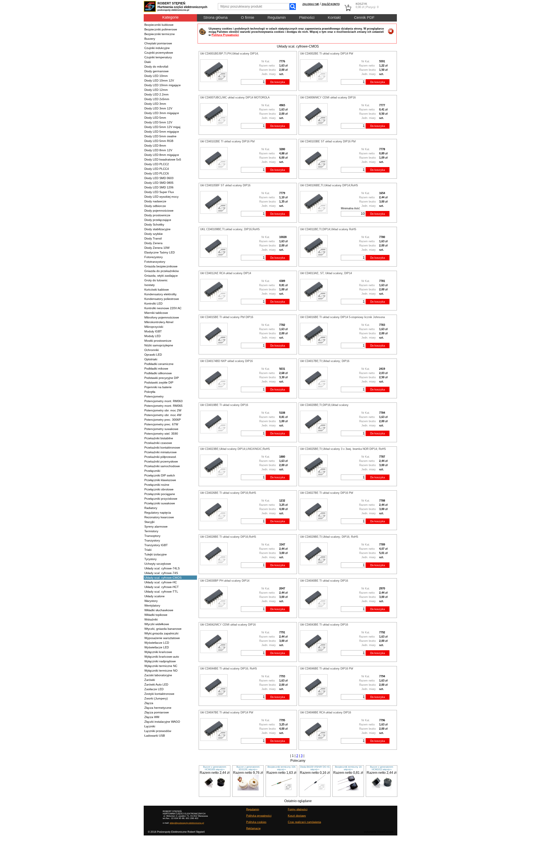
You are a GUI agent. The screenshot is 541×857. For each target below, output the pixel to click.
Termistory (151, 531)
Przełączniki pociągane (159, 494)
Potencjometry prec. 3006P (162, 419)
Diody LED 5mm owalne (160, 136)
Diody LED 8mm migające (161, 154)
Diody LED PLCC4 (156, 168)
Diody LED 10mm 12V (159, 80)
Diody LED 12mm (156, 89)
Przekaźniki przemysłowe (161, 461)
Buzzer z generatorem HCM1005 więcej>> (214, 768)
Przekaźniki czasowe (158, 443)
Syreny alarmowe (156, 526)
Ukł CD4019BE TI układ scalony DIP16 (224, 405)
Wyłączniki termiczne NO (161, 670)
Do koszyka (277, 82)
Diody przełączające (157, 220)
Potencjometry (154, 396)
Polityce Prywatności (225, 35)
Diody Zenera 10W (156, 247)
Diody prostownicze (157, 215)
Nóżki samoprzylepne (158, 345)
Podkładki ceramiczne (159, 364)
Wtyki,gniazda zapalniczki (161, 633)
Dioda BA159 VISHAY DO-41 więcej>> (315, 768)
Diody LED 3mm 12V (158, 108)
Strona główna (215, 17)
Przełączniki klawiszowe (160, 480)
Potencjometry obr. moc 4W (162, 415)
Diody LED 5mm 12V (158, 122)
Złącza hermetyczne (157, 707)
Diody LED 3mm (155, 103)
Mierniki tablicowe (156, 312)
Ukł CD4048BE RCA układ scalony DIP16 (325, 712)
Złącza (148, 703)
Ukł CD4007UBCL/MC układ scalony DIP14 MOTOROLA (235, 97)
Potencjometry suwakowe (161, 429)
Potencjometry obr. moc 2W (162, 410)
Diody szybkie (153, 233)
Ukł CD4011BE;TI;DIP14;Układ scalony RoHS (328, 229)
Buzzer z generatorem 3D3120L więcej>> (248, 768)
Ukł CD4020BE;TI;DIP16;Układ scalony (324, 405)
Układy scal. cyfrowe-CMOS (163, 577)
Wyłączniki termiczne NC (160, 666)
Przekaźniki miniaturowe (160, 452)
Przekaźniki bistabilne (158, 438)
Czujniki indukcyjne (157, 48)
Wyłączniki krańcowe (158, 652)
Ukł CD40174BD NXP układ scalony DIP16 (226, 361)
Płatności (306, 17)
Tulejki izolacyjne (155, 554)
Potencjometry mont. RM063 (163, 401)
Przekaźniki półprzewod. (160, 456)
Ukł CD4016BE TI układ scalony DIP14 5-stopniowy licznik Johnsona (342, 317)
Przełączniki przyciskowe (160, 498)
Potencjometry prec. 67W (161, 424)
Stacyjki (149, 522)
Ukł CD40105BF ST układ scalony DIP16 (225, 185)
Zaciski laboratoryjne (158, 675)
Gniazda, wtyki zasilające (161, 275)
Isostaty (149, 285)
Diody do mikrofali (156, 66)
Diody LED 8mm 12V (158, 150)
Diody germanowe (156, 71)
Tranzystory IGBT (156, 545)
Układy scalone (154, 596)
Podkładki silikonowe (158, 373)
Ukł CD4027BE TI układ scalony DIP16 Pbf (326, 492)
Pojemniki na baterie (158, 387)
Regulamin (277, 17)
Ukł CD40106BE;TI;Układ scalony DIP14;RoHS (329, 185)
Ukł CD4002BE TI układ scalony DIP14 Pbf (326, 53)
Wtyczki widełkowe (156, 624)
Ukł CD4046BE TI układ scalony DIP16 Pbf (326, 668)
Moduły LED (152, 336)
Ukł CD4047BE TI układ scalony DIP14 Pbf (226, 712)
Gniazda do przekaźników (161, 271)
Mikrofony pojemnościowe (161, 317)
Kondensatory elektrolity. (160, 294)
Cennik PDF (364, 17)
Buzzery (149, 38)
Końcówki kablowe (156, 289)
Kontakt (334, 17)
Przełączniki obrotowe (159, 489)
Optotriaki (150, 359)
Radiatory (150, 508)
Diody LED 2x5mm (156, 99)
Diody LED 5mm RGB (158, 141)
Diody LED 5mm (155, 117)
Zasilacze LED (154, 689)
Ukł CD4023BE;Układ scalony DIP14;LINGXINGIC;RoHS (235, 448)
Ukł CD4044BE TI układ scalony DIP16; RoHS (228, 668)
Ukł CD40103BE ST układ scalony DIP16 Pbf (328, 141)
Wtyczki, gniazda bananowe (163, 628)
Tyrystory (150, 559)
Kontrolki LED (153, 303)
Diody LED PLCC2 (156, 164)
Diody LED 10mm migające (162, 85)
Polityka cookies (256, 822)
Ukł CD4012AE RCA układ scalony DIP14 (225, 273)
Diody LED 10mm (156, 76)
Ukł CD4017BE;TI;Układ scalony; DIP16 (324, 361)
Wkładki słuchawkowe (158, 610)
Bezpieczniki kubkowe (159, 24)
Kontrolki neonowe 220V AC (163, 308)
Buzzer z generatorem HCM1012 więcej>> (381, 768)
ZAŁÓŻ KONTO (331, 4)
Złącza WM (151, 717)
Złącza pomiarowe (156, 712)
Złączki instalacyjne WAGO (162, 721)
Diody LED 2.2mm (156, 94)
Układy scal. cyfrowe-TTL (161, 591)
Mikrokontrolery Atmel (158, 322)
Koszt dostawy (297, 815)
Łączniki (149, 726)
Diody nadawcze (155, 201)
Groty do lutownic (156, 280)
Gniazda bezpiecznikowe (161, 266)
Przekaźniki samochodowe (162, 466)
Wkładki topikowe (155, 614)
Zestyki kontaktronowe (159, 693)
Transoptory (152, 535)
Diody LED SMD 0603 (159, 178)
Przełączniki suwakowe (159, 503)
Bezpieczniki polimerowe (160, 29)
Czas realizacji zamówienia (304, 822)
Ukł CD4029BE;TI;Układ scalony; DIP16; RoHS (329, 536)
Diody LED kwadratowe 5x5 (162, 159)
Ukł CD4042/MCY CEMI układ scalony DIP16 (228, 624)
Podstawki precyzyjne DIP (161, 378)
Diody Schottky (154, 224)
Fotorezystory (153, 257)
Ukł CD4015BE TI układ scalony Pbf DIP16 (226, 317)
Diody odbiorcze (155, 206)
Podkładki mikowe (156, 368)
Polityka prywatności (259, 815)
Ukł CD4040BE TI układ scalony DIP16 (324, 580)
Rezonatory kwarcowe (159, 517)
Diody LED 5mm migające (161, 131)
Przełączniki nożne (156, 484)
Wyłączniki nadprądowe (160, 661)
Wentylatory (152, 605)
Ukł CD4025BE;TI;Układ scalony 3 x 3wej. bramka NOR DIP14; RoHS (343, 448)
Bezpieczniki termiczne (159, 34)
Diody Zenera (153, 243)
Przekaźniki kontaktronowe (162, 447)
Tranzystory (152, 540)
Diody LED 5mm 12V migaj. (162, 127)
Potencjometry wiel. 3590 (161, 433)
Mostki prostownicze (157, 340)
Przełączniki (152, 470)
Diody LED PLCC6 (156, 173)
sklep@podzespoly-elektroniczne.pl (187, 823)
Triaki (148, 549)
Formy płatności (297, 809)
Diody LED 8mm (155, 145)
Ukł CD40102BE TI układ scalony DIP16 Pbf (227, 141)
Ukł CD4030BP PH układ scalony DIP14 (224, 580)
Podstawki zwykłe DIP (158, 382)
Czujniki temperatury (158, 57)
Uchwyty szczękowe (157, 563)
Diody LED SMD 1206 (159, 187)
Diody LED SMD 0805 (159, 182)
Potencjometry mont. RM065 (163, 405)
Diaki (147, 62)
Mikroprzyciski (153, 326)
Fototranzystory (154, 261)
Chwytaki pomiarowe (158, 43)
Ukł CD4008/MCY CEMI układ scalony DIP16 (328, 97)
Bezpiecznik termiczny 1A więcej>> (348, 768)
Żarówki (149, 680)
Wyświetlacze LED (156, 647)
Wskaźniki (151, 619)
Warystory (151, 601)
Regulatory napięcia (157, 512)
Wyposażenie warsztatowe (162, 638)
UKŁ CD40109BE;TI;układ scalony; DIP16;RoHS (230, 229)
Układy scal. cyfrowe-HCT (161, 587)
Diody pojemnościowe (159, 210)
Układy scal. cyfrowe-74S (161, 573)
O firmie (247, 17)
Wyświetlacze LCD (156, 642)
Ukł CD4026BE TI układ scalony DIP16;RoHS (228, 492)
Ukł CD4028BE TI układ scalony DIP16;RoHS (228, 536)
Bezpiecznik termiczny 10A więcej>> (281, 768)
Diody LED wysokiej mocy (161, 196)
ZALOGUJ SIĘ (310, 4)
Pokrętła (149, 391)
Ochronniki (151, 350)
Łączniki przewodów (157, 731)
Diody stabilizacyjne (157, 229)
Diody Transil (153, 238)
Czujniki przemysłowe (158, 52)
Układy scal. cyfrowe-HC (160, 582)
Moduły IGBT (153, 331)
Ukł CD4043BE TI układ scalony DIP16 (324, 624)
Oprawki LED (153, 354)
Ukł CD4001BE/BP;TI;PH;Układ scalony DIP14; (229, 53)
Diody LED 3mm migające (161, 113)
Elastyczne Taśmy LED (159, 252)
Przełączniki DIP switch (159, 475)
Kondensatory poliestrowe (161, 299)
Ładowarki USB (154, 735)
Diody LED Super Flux (159, 192)
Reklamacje (253, 828)
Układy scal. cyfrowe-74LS (162, 568)
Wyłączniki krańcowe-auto (161, 656)
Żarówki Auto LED (156, 684)
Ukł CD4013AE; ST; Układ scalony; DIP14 (326, 273)
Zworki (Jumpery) (156, 698)
